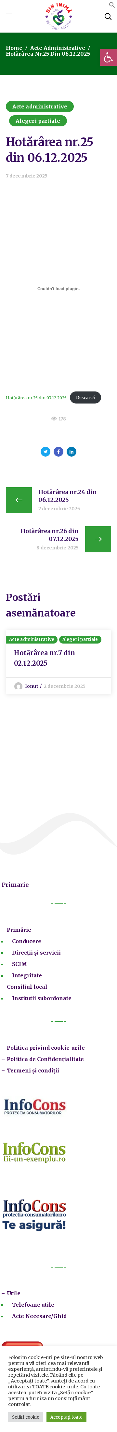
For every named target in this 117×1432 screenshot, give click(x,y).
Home (14, 48)
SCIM (19, 964)
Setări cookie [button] (25, 1417)
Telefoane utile (33, 1304)
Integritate (27, 975)
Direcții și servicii (36, 952)
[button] (108, 57)
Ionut (31, 686)
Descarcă (85, 397)
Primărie (19, 930)
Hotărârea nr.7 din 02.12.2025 (44, 658)
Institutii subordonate (42, 998)
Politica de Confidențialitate (45, 1059)
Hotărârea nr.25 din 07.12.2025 (36, 397)
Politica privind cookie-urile (46, 1047)
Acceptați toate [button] (66, 1417)
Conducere (26, 941)
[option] (58, 662)
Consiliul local (27, 987)
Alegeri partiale (38, 121)
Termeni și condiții (33, 1070)
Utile (13, 1293)
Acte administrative (57, 48)
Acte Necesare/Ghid (39, 1316)
